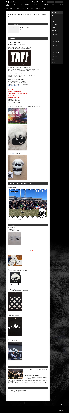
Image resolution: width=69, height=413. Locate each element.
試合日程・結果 (27, 4)
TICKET (51, 1)
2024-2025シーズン (56, 36)
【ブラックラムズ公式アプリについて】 (13, 85)
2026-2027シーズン (56, 32)
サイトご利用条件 (23, 408)
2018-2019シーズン (56, 47)
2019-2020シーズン (56, 45)
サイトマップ (18, 408)
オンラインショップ (11, 153)
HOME (7, 8)
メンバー (20, 4)
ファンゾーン (19, 8)
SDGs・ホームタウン (44, 4)
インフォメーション (55, 15)
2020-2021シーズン (25, 8)
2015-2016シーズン (56, 54)
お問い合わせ (8, 408)
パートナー (61, 4)
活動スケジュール (54, 27)
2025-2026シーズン (56, 34)
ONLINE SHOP (59, 1)
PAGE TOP (62, 404)
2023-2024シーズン (56, 39)
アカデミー (36, 4)
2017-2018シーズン (56, 50)
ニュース (7, 4)
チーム (14, 4)
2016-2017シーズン (56, 52)
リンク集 (13, 408)
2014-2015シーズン (56, 56)
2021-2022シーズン (56, 41)
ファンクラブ (53, 4)
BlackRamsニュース (13, 8)
